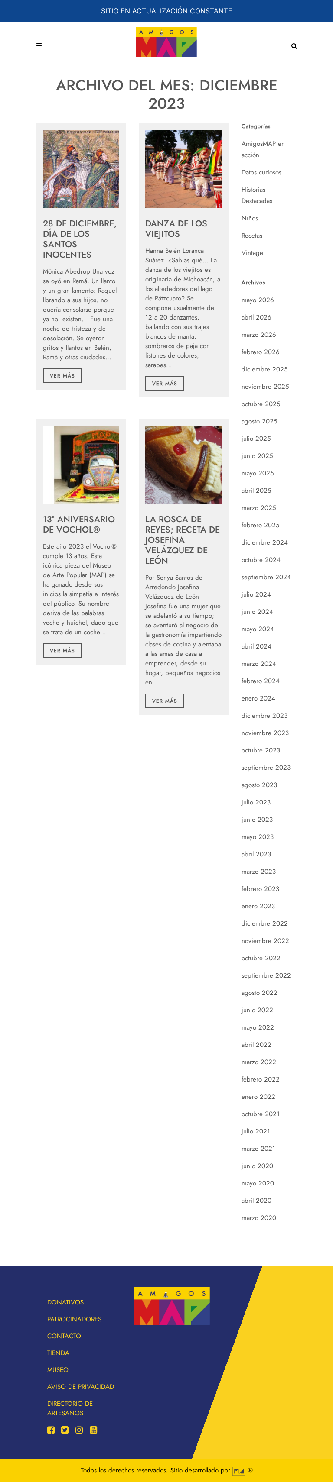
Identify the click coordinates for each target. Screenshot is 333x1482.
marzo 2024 (259, 663)
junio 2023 (257, 819)
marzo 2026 (259, 334)
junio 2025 (257, 456)
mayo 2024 (258, 629)
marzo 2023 (259, 871)
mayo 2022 (258, 1027)
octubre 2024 (261, 560)
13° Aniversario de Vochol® (79, 524)
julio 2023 (256, 802)
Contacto (64, 1336)
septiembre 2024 (266, 577)
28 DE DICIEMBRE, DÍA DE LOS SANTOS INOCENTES (80, 239)
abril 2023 (256, 854)
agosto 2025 (259, 421)
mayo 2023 (258, 837)
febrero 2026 (261, 352)
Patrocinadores (74, 1319)
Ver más (62, 376)
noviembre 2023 (265, 733)
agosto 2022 (260, 993)
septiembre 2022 (266, 975)
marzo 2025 (259, 508)
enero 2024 (258, 698)
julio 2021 (256, 1131)
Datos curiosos (261, 172)
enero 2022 (258, 1096)
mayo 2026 (258, 300)
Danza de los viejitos (176, 228)
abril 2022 (256, 1044)
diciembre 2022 (265, 923)
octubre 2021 (261, 1114)
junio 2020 (257, 1166)
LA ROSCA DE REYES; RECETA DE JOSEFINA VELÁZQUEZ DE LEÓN (182, 540)
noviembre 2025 (265, 386)
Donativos (65, 1302)
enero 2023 (258, 906)
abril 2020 (256, 1200)
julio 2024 (256, 594)
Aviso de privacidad (80, 1387)
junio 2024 (257, 612)
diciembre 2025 (264, 369)
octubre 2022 (261, 958)
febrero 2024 (261, 681)
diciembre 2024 (265, 542)
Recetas (252, 235)
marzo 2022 (259, 1062)
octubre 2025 (261, 404)
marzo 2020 (259, 1218)
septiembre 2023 (266, 767)
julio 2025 (256, 438)
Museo (58, 1370)
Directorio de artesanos (70, 1408)
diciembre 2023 (264, 715)
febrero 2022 (261, 1079)
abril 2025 (256, 490)
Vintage (252, 253)
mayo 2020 (258, 1183)
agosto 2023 (259, 785)
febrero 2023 (260, 889)
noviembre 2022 (265, 941)
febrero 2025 (260, 525)
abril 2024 (256, 646)
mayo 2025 (258, 473)
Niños (250, 218)
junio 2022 (257, 1010)
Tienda (58, 1353)
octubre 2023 (261, 750)
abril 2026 (256, 317)
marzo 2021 (258, 1148)
